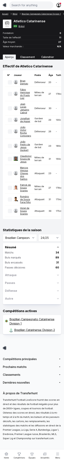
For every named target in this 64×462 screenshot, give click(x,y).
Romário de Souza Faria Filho (25, 199)
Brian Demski (24, 82)
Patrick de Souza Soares (25, 188)
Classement (27, 56)
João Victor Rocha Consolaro (25, 131)
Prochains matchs (14, 367)
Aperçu (9, 56)
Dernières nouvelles (16, 382)
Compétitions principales (20, 359)
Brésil (21, 26)
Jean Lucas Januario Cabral (24, 108)
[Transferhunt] (32, 348)
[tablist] (32, 57)
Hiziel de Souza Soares (24, 211)
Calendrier (47, 56)
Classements (11, 374)
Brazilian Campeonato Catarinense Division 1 (31, 321)
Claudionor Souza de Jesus (26, 159)
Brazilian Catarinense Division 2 (34, 330)
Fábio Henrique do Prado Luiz (25, 93)
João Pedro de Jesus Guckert (25, 146)
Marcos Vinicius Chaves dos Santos (24, 173)
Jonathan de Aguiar (25, 120)
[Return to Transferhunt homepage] (4, 5)
